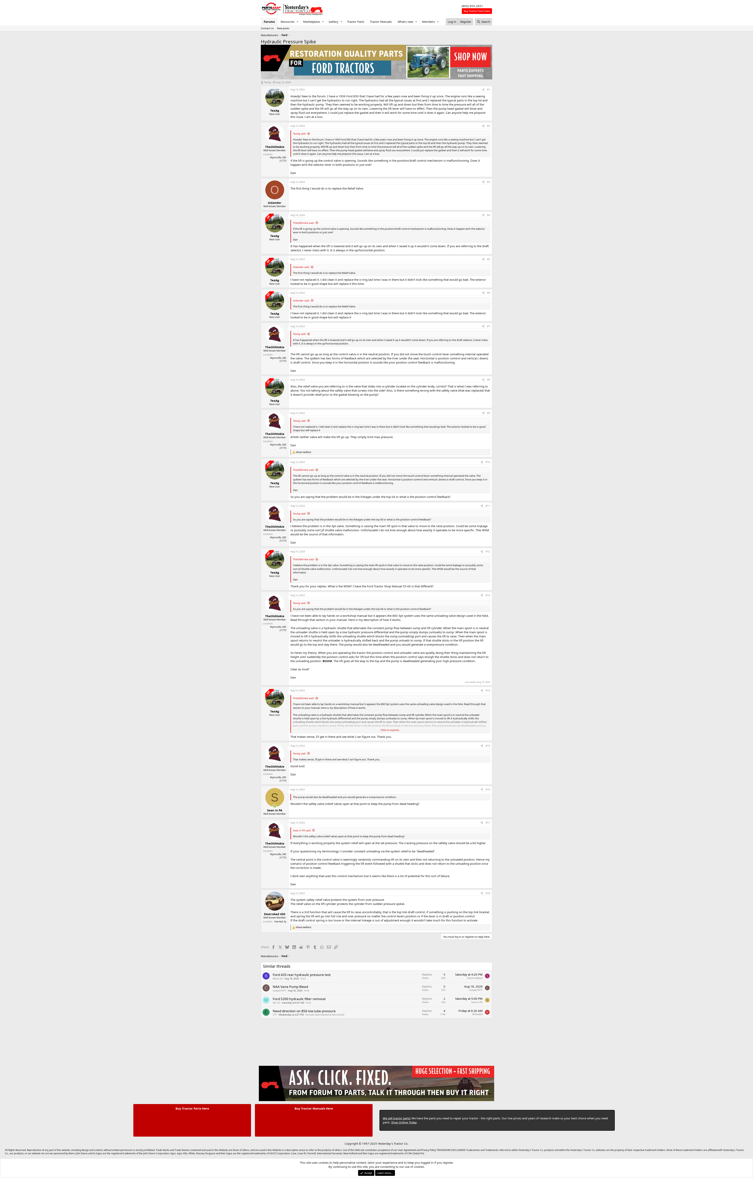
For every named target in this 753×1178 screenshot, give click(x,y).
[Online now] (274, 806)
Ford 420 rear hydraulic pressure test (302, 974)
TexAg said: (299, 133)
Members (428, 22)
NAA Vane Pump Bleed (290, 986)
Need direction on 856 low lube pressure (304, 1011)
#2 (488, 126)
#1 (488, 89)
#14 (488, 690)
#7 (488, 326)
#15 (488, 745)
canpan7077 (279, 990)
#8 (488, 379)
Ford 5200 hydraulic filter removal (299, 999)
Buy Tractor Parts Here (192, 1108)
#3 (488, 182)
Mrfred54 (477, 1014)
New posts (283, 28)
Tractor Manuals (381, 22)
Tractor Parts (355, 22)
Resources (287, 22)
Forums (269, 22)
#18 (488, 893)
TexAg (267, 82)
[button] (297, 21)
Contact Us (267, 28)
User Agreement (407, 1150)
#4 (488, 215)
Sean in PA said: (302, 830)
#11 (488, 505)
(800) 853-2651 (472, 6)
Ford (303, 978)
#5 (488, 259)
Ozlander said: (301, 267)
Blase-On (278, 978)
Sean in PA (477, 1002)
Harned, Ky (280, 921)
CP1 (275, 1014)
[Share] (483, 89)
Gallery (333, 22)
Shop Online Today (404, 1122)
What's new (405, 22)
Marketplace (311, 22)
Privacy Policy (428, 1150)
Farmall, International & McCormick (325, 1014)
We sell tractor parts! (397, 1118)
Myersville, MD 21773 (278, 159)
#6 (488, 292)
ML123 (276, 1002)
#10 (488, 462)
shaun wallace (475, 978)
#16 (488, 789)
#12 (488, 551)
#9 (488, 413)
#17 (488, 822)
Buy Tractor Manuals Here (314, 1108)
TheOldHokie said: (303, 223)
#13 (488, 595)
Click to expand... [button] (390, 730)
